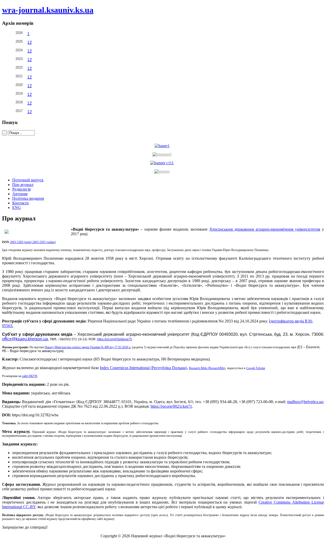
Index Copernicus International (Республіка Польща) (143, 368)
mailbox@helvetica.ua (305, 402)
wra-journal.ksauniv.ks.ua (47, 10)
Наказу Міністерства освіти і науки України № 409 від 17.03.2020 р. (88, 347)
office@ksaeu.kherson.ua (25, 339)
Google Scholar (255, 368)
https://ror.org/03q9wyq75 (114, 339)
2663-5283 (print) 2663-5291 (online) (33, 242)
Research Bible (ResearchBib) (207, 368)
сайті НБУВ (29, 376)
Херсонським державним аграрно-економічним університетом (264, 229)
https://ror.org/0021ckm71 (171, 406)
